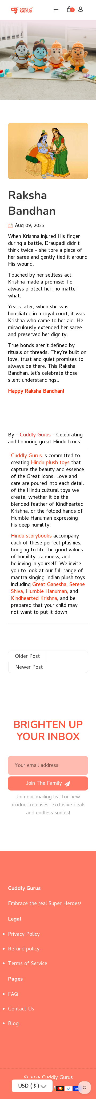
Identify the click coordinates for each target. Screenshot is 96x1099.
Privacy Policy (24, 934)
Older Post (27, 656)
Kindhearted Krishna (34, 599)
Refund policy (23, 949)
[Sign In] (80, 10)
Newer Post (29, 667)
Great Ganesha (49, 585)
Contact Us (21, 1009)
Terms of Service (27, 964)
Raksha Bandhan (32, 203)
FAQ (13, 994)
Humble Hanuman (46, 592)
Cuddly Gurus (35, 435)
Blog (13, 1024)
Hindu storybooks (31, 536)
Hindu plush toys (50, 463)
